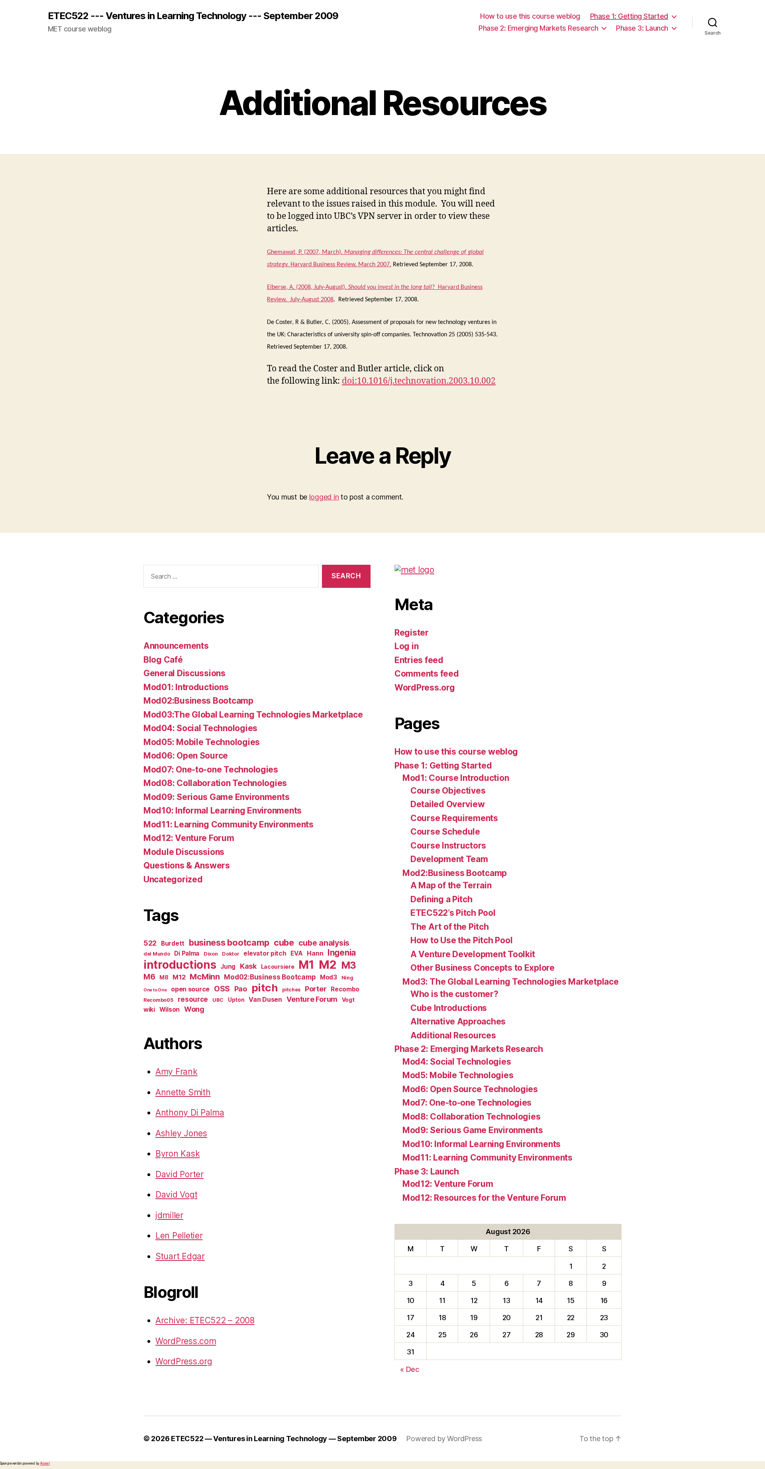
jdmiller (169, 1215)
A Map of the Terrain (451, 885)
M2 (328, 965)
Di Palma (186, 953)
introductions (179, 965)
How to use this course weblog (530, 16)
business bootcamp (229, 942)
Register (411, 633)
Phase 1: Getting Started (629, 16)
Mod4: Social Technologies (456, 1062)
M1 (306, 965)
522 (150, 943)
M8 (163, 977)
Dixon (211, 954)
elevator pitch (264, 953)
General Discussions (184, 673)
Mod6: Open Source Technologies (470, 1089)
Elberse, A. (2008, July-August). (307, 287)
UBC (218, 1000)
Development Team (449, 859)
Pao (240, 989)
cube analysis (324, 943)
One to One (155, 990)
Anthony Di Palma (189, 1113)
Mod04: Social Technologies (200, 728)
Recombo (345, 989)
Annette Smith (183, 1092)
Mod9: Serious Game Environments (472, 1130)
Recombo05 (158, 1000)
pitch (264, 987)
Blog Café (163, 660)
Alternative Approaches (458, 1021)
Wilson (169, 1009)
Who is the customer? (454, 994)
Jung (227, 966)
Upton (236, 999)
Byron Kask (177, 1154)
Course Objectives (447, 791)
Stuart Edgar (180, 1256)
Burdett (172, 943)
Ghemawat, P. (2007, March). (305, 252)
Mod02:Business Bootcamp (198, 701)
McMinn (205, 976)
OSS (222, 988)
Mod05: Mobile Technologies (201, 742)
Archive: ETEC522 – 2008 (205, 1320)
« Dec (409, 1369)
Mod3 (328, 977)
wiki (149, 1009)
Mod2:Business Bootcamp (454, 873)
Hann (315, 953)
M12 (179, 977)
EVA (296, 953)
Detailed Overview (447, 804)
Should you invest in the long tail (390, 287)
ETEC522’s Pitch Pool (453, 913)
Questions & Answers (186, 865)
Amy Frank (176, 1072)
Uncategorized (173, 879)
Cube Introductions (448, 1008)
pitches (291, 990)
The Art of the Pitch (449, 927)
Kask (248, 966)
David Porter (179, 1174)
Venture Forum (312, 999)
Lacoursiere (277, 966)
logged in (324, 497)
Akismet (45, 1463)
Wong (194, 1009)
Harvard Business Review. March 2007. (340, 264)
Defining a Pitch (441, 899)
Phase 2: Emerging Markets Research (538, 28)
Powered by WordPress (444, 1438)
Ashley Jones (181, 1133)
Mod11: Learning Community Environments (228, 824)
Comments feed (426, 674)
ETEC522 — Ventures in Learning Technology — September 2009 (283, 1438)
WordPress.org (183, 1361)
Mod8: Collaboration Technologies (471, 1117)
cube (284, 942)
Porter (315, 989)
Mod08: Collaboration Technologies (215, 783)
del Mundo (156, 954)
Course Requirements (454, 818)
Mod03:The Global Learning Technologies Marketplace (253, 715)
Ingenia (342, 953)
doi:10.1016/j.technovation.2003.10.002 (419, 381)
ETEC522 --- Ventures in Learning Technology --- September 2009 (193, 16)
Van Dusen (265, 999)
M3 (348, 965)
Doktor (230, 954)
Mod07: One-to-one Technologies (210, 769)
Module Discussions (183, 852)
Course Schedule (445, 832)
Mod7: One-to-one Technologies (467, 1103)
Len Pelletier (179, 1236)
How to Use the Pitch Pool (461, 940)
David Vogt (176, 1195)
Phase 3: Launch (642, 28)
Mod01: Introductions (186, 687)
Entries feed (418, 660)
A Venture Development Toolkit (472, 954)
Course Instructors (448, 846)
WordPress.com (185, 1341)
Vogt (348, 999)
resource (193, 999)
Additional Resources (453, 1035)
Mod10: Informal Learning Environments (222, 810)
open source (190, 989)
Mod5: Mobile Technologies (457, 1075)
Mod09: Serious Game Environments (216, 797)
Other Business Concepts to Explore (482, 968)
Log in (406, 646)
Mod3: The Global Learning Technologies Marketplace (510, 982)
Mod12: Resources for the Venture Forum (484, 1198)
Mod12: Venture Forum (188, 838)
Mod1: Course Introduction (455, 778)
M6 (149, 976)
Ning (347, 978)
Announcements (176, 646)
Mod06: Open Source (185, 756)
